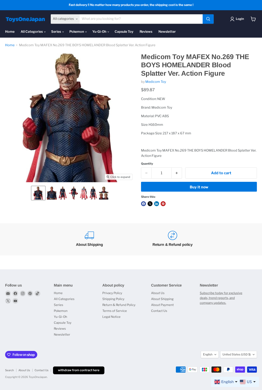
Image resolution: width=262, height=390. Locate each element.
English (207, 354)
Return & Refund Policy (119, 305)
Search (9, 370)
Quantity (147, 163)
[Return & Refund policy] (172, 239)
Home (10, 32)
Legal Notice (111, 317)
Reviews (146, 32)
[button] (38, 193)
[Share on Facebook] (143, 203)
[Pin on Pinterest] (163, 203)
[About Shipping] (89, 239)
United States (236, 354)
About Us (158, 293)
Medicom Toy (155, 82)
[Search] (208, 19)
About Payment (162, 305)
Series (56, 32)
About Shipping (162, 299)
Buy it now (199, 187)
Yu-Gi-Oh (99, 32)
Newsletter (167, 32)
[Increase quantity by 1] (177, 173)
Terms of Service (114, 311)
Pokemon (77, 32)
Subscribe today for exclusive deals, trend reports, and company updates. (221, 298)
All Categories (32, 32)
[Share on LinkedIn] (156, 203)
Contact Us (159, 311)
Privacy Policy (112, 293)
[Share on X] (150, 203)
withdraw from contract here (78, 370)
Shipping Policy (113, 299)
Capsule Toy (124, 32)
